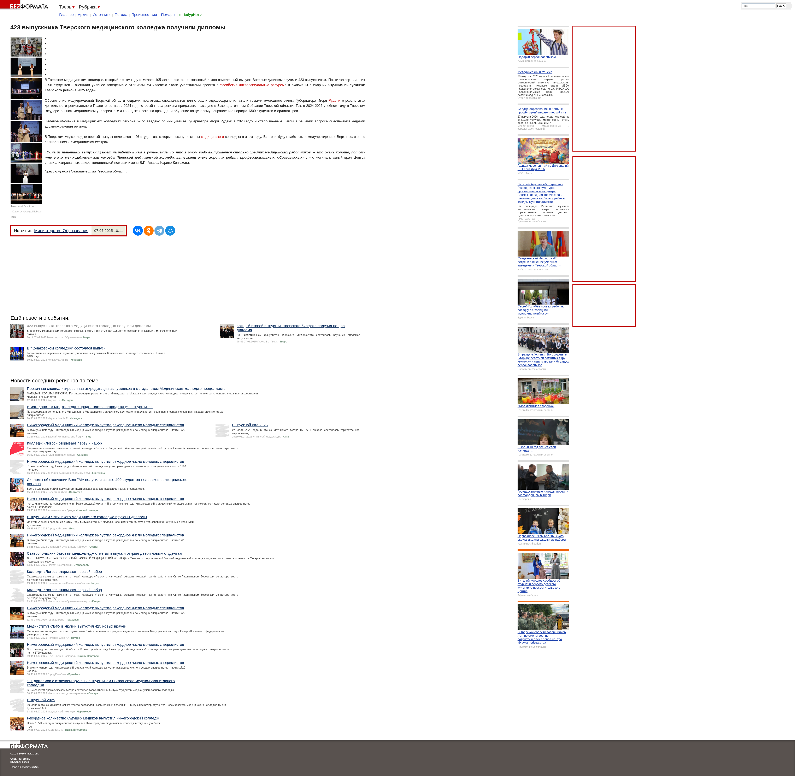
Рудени (334, 100)
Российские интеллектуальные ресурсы (251, 85)
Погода (121, 15)
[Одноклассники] (149, 231)
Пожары (168, 15)
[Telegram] (159, 231)
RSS (36, 767)
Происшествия (144, 15)
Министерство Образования (61, 230)
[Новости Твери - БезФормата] (25, 5)
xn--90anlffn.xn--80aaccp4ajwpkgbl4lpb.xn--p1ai (26, 211)
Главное (66, 15)
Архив (83, 15)
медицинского (212, 137)
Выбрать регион (20, 761)
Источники (102, 15)
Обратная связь (20, 758)
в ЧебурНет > (190, 15)
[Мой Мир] (170, 231)
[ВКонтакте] (138, 231)
